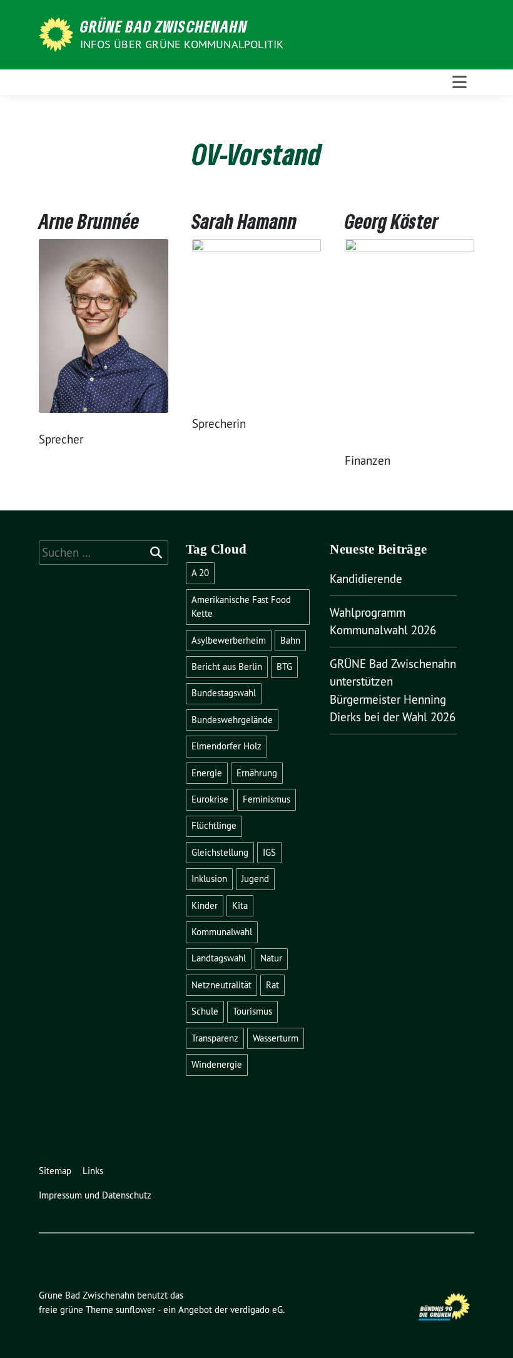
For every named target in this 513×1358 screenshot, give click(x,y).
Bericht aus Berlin (226, 666)
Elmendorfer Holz (226, 746)
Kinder (204, 905)
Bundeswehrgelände (232, 720)
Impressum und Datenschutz (95, 1195)
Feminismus (266, 799)
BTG (284, 666)
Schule (204, 1011)
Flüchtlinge (213, 825)
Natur (271, 958)
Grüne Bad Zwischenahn (164, 26)
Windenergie (216, 1064)
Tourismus (252, 1011)
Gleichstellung (219, 852)
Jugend (255, 878)
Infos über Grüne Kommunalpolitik (181, 44)
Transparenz (214, 1038)
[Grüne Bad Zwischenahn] (58, 33)
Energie (206, 773)
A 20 (200, 573)
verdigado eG (256, 1309)
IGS (269, 852)
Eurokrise (209, 799)
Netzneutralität (221, 985)
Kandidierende (366, 578)
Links (93, 1171)
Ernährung (256, 773)
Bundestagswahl (223, 693)
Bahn (290, 640)
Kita (240, 905)
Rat (272, 985)
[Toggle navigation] (459, 82)
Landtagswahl (218, 958)
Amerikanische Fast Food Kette (241, 607)
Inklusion (209, 878)
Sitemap (55, 1171)
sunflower (135, 1309)
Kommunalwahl (221, 932)
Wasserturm (275, 1038)
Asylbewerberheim (228, 640)
